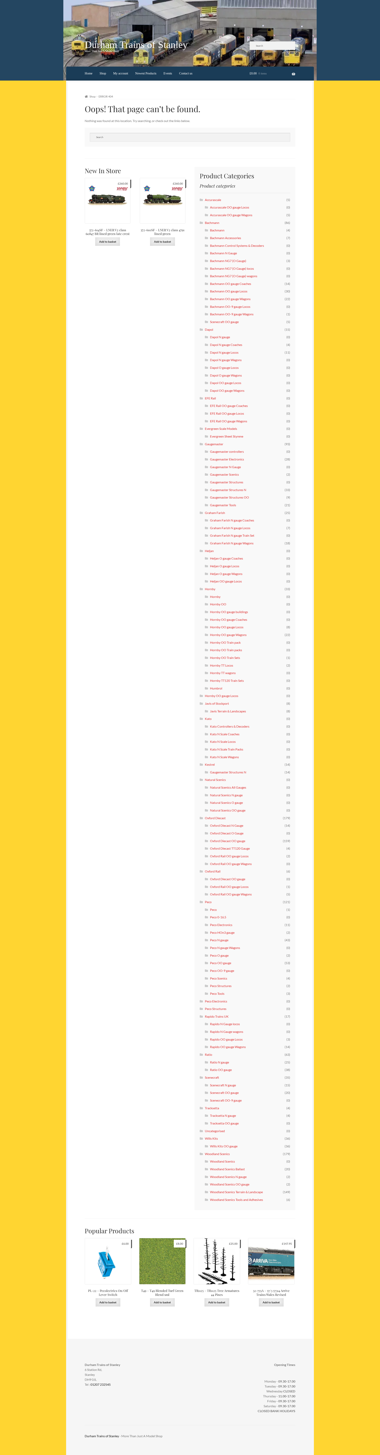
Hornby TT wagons (223, 673)
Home (88, 73)
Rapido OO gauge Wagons (228, 1047)
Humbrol (216, 688)
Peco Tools (217, 993)
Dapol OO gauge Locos (225, 383)
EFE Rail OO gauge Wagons (228, 421)
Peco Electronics (221, 925)
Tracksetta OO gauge (224, 1123)
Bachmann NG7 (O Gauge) (228, 261)
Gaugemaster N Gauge (225, 467)
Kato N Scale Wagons (224, 757)
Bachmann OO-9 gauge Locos (230, 306)
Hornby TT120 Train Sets (227, 680)
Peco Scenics (218, 978)
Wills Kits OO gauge (224, 1146)
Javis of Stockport (217, 703)
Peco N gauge (219, 940)
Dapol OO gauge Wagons (227, 390)
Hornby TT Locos (221, 665)
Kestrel (210, 764)
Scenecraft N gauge (223, 1085)
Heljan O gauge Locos (224, 566)
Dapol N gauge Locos (224, 352)
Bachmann (212, 222)
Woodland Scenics (217, 1154)
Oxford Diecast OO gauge (227, 841)
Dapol (209, 329)
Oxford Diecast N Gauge (226, 825)
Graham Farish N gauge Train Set (232, 535)
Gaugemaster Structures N (228, 490)
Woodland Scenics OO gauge (229, 1184)
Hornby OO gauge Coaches (228, 619)
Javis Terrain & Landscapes (228, 711)
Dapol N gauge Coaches (226, 345)
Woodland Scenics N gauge (228, 1177)
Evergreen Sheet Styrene (226, 436)
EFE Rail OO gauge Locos (227, 413)
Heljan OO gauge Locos (226, 581)
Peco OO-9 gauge (222, 970)
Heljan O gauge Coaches (226, 558)
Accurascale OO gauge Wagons (231, 215)
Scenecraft (212, 1077)
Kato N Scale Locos (223, 741)
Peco (208, 902)
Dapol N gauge (220, 337)
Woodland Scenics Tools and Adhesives (236, 1199)
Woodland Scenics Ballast (227, 1169)
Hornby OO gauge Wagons (228, 635)
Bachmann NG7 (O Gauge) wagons (233, 276)
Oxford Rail (212, 871)
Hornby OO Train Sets (225, 657)
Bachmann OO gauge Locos (228, 291)
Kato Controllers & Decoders (229, 726)
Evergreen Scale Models (221, 428)
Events (167, 73)
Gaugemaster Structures (226, 482)
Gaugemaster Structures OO (229, 497)
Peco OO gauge (220, 963)
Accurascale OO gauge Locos (229, 207)
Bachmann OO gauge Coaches (230, 284)
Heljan (209, 551)
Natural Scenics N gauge (226, 795)
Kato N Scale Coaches (224, 734)
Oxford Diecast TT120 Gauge (230, 848)
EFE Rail (210, 398)
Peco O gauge (219, 955)
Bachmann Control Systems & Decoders (237, 245)
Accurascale (213, 200)
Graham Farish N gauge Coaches (232, 520)
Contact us (185, 73)
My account (120, 73)
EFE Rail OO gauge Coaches (229, 406)
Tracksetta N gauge (223, 1115)
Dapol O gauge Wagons (226, 375)
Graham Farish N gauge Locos (230, 528)
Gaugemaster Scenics (224, 474)
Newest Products (145, 73)
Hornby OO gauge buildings (229, 612)
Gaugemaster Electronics (227, 459)
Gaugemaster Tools (223, 505)
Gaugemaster (214, 444)
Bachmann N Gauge (223, 253)
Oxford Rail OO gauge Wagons (231, 864)
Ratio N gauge (219, 1062)
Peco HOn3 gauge (222, 932)
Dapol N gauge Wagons (226, 360)
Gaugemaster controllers (227, 451)
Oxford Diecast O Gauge (226, 833)
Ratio (208, 1054)
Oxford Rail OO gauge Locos (229, 856)
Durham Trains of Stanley (136, 44)
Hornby (210, 589)
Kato (208, 718)
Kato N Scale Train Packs (226, 749)
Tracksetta (212, 1108)
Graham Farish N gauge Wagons (232, 543)
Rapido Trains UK (217, 1016)
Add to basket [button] (107, 241)
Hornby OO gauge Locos (226, 627)
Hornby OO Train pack (225, 642)
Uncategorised (215, 1131)
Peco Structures (221, 986)
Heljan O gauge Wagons (226, 574)
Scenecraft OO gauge (224, 322)
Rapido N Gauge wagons (226, 1031)
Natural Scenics (215, 780)
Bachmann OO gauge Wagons (230, 299)
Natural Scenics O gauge (226, 802)
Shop (103, 73)
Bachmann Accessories (225, 238)
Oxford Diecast (215, 818)
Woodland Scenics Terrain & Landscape (236, 1192)
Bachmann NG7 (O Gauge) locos (232, 268)
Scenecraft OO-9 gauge (226, 1100)
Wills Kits (211, 1138)
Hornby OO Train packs (226, 650)
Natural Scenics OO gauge (227, 810)
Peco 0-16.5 (218, 917)
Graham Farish (215, 513)
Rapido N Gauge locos (225, 1024)
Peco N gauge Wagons (225, 948)
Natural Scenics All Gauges (228, 787)
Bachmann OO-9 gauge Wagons (232, 314)
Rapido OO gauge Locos (226, 1039)
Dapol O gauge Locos (224, 367)
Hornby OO (218, 604)
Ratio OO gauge (221, 1070)
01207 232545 (100, 1384)
